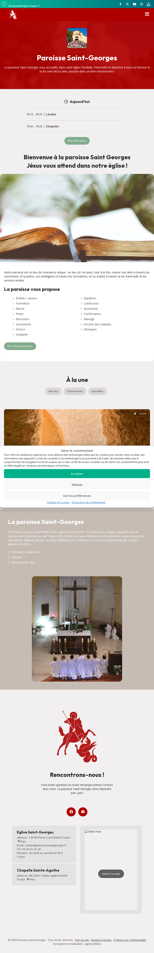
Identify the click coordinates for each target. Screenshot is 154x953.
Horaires (17, 557)
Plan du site (82, 940)
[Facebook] (71, 811)
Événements (75, 391)
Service (20, 329)
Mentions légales (101, 940)
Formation (22, 303)
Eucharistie (91, 309)
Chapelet (52, 126)
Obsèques (90, 329)
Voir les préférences (77, 496)
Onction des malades (97, 324)
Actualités (97, 391)
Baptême (90, 298)
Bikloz (97, 944)
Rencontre (22, 319)
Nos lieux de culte (23, 562)
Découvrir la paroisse (25, 552)
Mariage (89, 319)
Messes (53, 391)
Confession (91, 303)
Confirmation (92, 314)
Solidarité (22, 334)
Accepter (77, 474)
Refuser (77, 485)
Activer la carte (111, 874)
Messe (20, 309)
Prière (19, 314)
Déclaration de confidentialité (88, 502)
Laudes (51, 114)
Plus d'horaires (77, 140)
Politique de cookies (58, 502)
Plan (23, 841)
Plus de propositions (19, 346)
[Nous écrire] (82, 811)
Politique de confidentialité (130, 940)
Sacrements (23, 324)
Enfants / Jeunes (26, 298)
